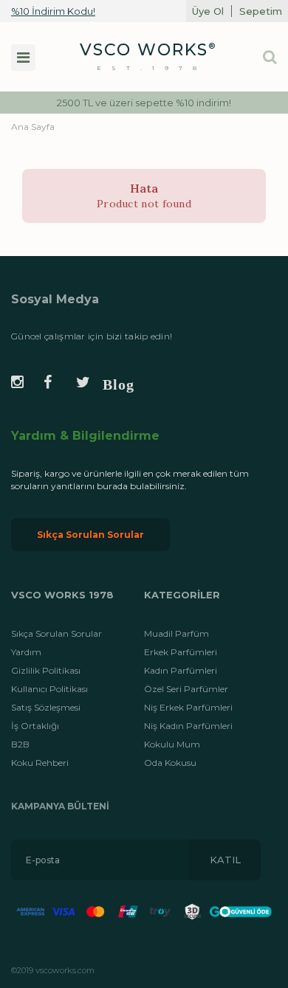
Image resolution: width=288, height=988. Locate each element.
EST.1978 (152, 68)
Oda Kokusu (170, 762)
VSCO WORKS (144, 50)
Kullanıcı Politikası (49, 688)
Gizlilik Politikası (45, 670)
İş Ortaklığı (35, 725)
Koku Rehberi (40, 762)
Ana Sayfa (33, 126)
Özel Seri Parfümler (186, 688)
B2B (20, 744)
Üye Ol (208, 11)
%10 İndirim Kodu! (53, 11)
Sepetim (260, 11)
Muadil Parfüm (176, 633)
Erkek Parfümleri (180, 651)
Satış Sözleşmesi (45, 707)
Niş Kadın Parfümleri (188, 725)
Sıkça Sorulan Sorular (90, 534)
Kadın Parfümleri (180, 670)
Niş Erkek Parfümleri (188, 707)
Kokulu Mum (172, 744)
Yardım (26, 651)
